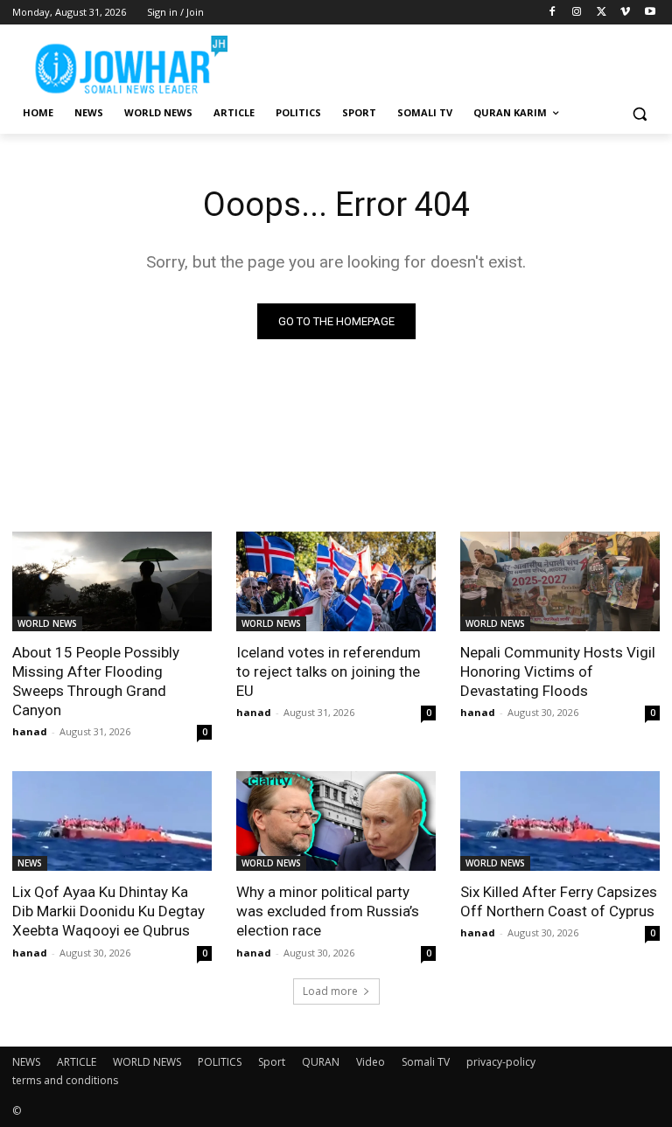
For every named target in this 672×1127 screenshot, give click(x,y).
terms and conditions (65, 1080)
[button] (639, 113)
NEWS (30, 863)
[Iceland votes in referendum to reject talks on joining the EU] (336, 581)
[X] (602, 13)
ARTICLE (76, 1061)
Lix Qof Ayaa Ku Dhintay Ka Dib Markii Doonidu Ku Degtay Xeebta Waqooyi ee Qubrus (108, 911)
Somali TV (426, 1061)
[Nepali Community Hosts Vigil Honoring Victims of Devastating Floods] (560, 581)
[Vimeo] (625, 13)
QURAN (321, 1061)
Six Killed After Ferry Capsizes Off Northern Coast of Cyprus (558, 901)
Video (370, 1061)
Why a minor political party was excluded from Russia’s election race (327, 911)
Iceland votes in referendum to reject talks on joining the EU (328, 671)
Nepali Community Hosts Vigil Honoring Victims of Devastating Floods (557, 671)
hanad (29, 731)
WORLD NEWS (47, 623)
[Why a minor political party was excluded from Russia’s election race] (336, 821)
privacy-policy (501, 1061)
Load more (330, 991)
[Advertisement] (455, 61)
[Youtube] (650, 13)
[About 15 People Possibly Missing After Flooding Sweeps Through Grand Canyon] (112, 581)
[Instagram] (577, 13)
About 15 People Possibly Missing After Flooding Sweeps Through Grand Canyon (95, 681)
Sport (271, 1061)
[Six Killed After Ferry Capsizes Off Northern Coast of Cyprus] (560, 821)
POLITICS (220, 1061)
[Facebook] (552, 13)
